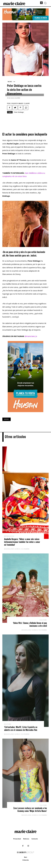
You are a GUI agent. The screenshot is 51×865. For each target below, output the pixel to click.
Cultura (43, 620)
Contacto (34, 839)
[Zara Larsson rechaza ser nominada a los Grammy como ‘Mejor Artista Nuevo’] (25, 773)
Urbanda (25, 860)
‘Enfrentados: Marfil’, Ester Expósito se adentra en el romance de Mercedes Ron (20, 728)
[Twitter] (15, 107)
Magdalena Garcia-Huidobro (16, 549)
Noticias (26, 839)
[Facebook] (9, 107)
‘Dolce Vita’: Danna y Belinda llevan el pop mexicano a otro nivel (30, 624)
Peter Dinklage (19, 112)
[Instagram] (28, 846)
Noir (25, 857)
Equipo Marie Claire (21, 103)
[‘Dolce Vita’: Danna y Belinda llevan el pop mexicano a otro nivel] (25, 588)
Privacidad (17, 839)
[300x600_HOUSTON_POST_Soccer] (25, 414)
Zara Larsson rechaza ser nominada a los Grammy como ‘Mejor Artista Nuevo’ (30, 809)
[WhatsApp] (25, 107)
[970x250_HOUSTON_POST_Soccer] (25, 20)
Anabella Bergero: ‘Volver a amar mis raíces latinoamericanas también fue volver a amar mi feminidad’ (22, 542)
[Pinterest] (20, 107)
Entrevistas (9, 536)
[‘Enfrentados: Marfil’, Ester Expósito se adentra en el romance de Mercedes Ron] (25, 680)
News (10, 81)
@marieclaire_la (31, 336)
